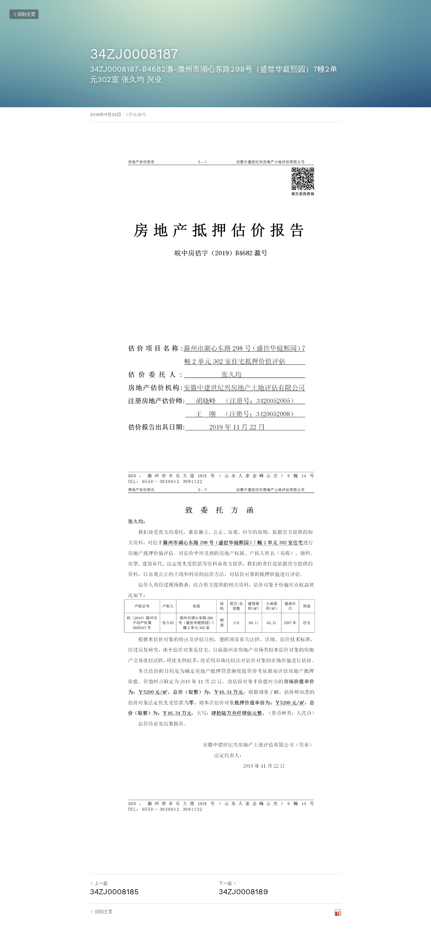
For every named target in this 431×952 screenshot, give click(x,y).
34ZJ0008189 (243, 891)
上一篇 (101, 883)
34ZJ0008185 (114, 891)
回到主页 (26, 14)
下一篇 (225, 883)
